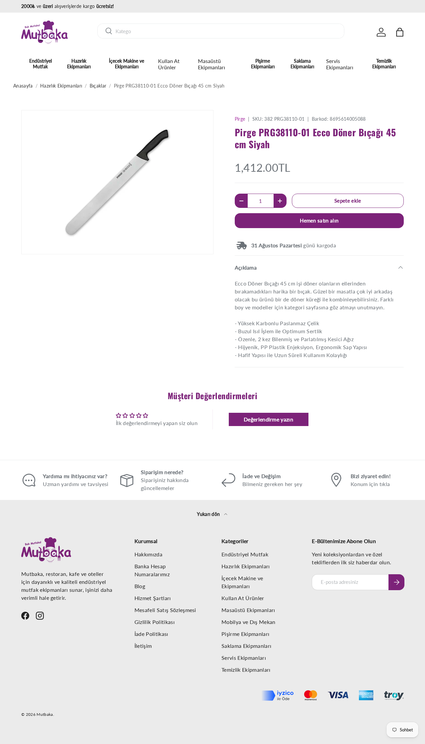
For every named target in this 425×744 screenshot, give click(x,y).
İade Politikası (151, 634)
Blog (139, 586)
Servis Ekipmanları (339, 64)
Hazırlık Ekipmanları (79, 63)
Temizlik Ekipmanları (384, 63)
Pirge (240, 119)
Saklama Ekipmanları (302, 63)
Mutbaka (45, 714)
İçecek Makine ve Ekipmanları (126, 63)
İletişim (143, 646)
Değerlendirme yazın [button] (268, 419)
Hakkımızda (148, 554)
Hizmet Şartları (152, 598)
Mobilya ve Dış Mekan (248, 622)
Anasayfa (23, 86)
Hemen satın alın (319, 220)
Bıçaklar (98, 86)
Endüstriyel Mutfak (40, 63)
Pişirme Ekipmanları (263, 63)
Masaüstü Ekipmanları (211, 64)
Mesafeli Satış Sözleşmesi (165, 610)
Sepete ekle (347, 201)
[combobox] (221, 31)
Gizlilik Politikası (154, 622)
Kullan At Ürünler (169, 64)
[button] (399, 32)
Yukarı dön (209, 514)
